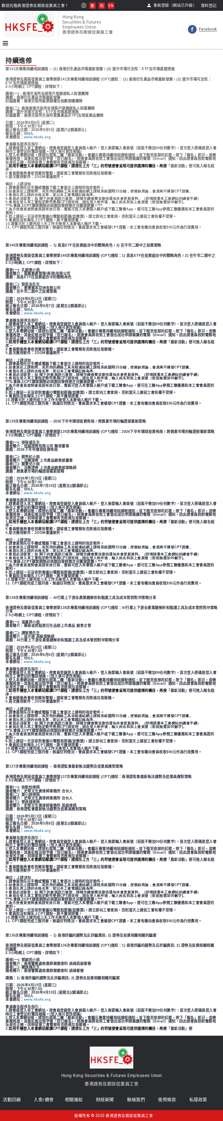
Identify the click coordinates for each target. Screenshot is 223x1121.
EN (111, 6)
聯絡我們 (136, 1099)
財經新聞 (105, 1099)
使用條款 (167, 1099)
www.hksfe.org (37, 137)
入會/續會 (44, 1099)
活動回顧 (12, 1099)
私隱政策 (198, 1099)
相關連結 (74, 1099)
